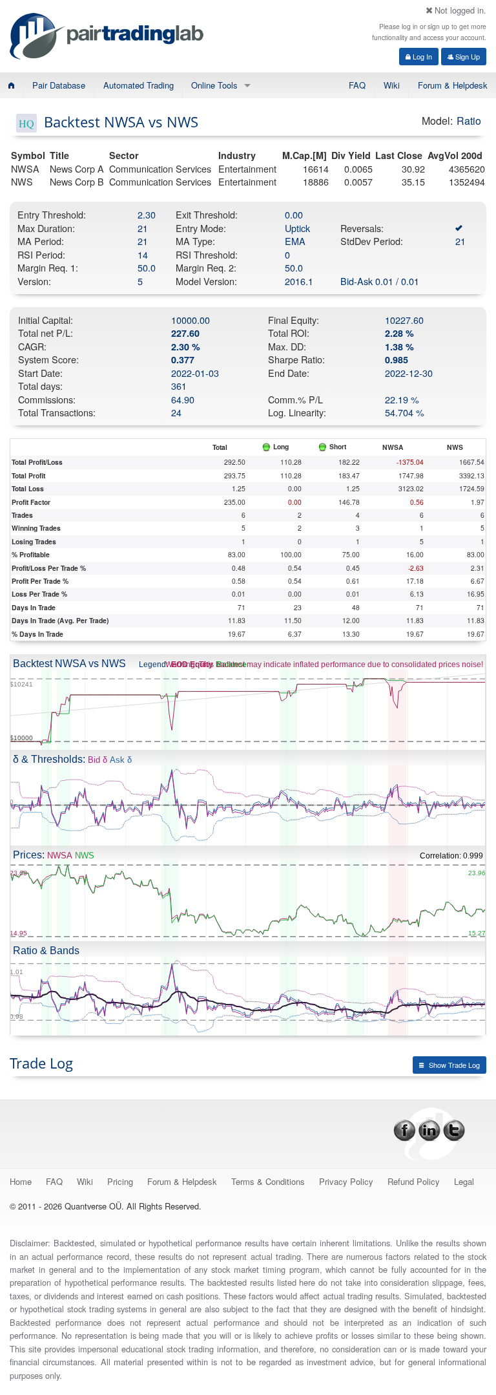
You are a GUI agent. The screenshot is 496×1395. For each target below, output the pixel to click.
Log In (421, 56)
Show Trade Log (454, 1065)
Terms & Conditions (268, 1181)
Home (21, 1181)
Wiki (392, 85)
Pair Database (58, 85)
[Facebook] (404, 1129)
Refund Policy (414, 1181)
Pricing (120, 1181)
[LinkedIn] (429, 1129)
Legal (464, 1181)
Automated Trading (138, 85)
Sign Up (466, 56)
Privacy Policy (346, 1181)
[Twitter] (454, 1129)
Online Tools (214, 85)
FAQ (357, 85)
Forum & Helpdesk (453, 85)
